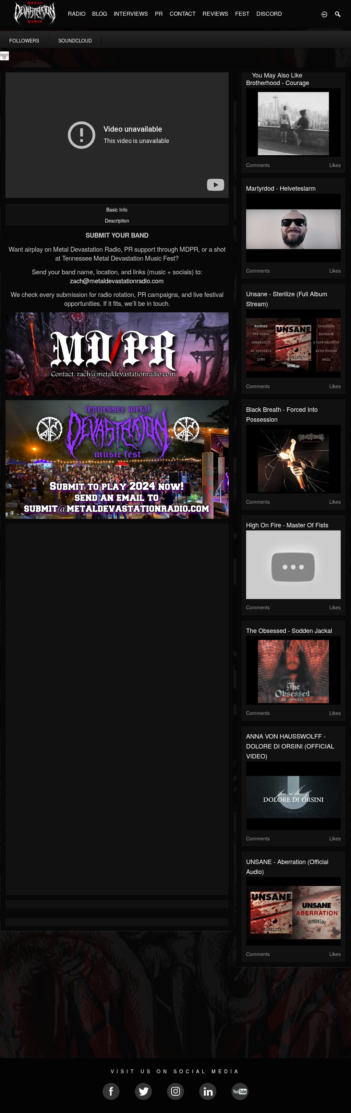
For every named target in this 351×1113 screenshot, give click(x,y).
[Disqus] (117, 620)
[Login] (324, 14)
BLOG (99, 13)
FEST (242, 13)
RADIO (76, 13)
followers (24, 40)
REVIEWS (215, 13)
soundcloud (75, 40)
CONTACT (183, 13)
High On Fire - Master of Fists (287, 524)
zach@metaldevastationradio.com (117, 280)
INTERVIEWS (131, 13)
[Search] (338, 14)
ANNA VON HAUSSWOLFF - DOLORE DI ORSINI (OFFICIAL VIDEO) (290, 745)
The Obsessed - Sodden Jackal (289, 630)
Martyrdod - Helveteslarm (281, 187)
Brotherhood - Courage (277, 82)
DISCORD (269, 13)
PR (159, 13)
